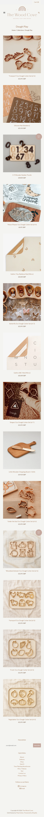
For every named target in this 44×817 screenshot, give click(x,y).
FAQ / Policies (22, 769)
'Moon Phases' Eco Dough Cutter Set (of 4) (22, 224)
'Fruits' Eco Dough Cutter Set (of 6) (22, 670)
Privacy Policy (22, 775)
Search (22, 764)
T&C (22, 771)
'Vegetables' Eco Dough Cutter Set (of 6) (22, 719)
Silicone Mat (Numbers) (22, 125)
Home (14, 30)
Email (23, 788)
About (22, 757)
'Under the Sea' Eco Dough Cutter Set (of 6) (22, 521)
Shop (22, 762)
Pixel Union (20, 813)
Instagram (22, 786)
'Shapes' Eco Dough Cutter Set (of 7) (22, 422)
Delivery (22, 759)
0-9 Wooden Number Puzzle (22, 175)
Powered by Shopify (30, 813)
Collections (20, 30)
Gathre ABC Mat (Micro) (22, 373)
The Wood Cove (27, 810)
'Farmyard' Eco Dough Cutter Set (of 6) (22, 620)
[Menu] (4, 13)
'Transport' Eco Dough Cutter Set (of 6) (22, 76)
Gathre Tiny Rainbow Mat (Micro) (22, 274)
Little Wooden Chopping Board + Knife (22, 472)
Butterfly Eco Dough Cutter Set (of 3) (22, 324)
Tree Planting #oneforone (22, 766)
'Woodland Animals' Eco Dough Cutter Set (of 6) (22, 571)
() (36, 2)
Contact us (22, 773)
